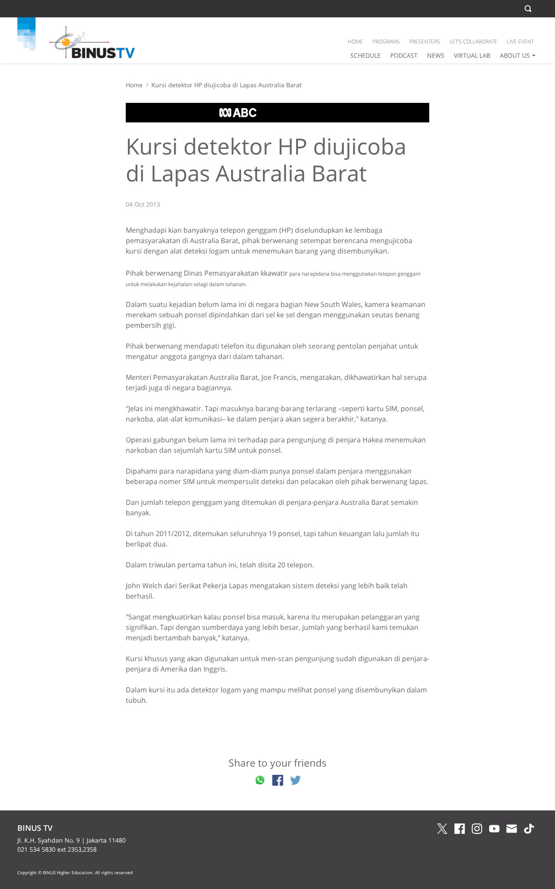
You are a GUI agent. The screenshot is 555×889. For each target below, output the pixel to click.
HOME (355, 41)
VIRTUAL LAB (472, 55)
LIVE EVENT (520, 41)
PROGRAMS (386, 41)
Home (134, 85)
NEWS (435, 55)
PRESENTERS (424, 41)
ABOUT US (515, 55)
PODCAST (404, 55)
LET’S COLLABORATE (473, 41)
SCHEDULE (365, 55)
